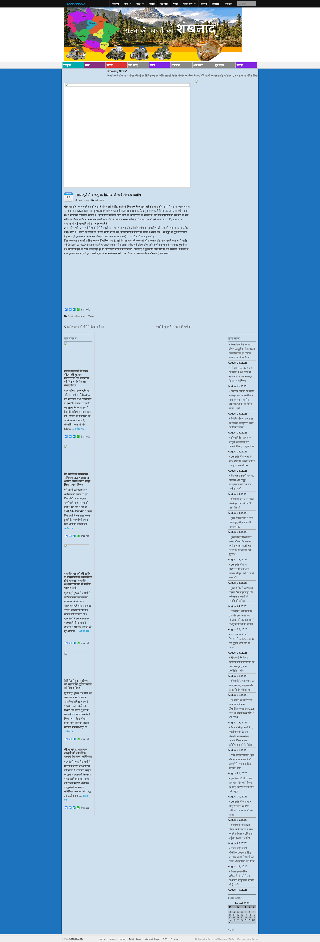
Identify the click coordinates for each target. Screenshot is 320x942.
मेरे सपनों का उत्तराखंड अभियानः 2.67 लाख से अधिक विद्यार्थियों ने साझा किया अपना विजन (223, 75)
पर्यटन (175, 3)
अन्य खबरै (228, 3)
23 (253, 917)
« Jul (231, 929)
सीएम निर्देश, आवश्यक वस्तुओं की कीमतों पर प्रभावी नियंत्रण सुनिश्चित (78, 752)
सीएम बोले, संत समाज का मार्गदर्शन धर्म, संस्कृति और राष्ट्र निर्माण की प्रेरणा (241, 685)
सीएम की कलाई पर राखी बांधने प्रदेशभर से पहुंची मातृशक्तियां (241, 503)
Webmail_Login (152, 939)
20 (242, 917)
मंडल (138, 3)
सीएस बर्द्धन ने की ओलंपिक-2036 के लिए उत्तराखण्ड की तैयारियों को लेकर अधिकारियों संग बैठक (241, 854)
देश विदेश (215, 3)
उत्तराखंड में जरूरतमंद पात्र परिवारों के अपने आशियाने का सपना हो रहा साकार (241, 808)
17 (230, 917)
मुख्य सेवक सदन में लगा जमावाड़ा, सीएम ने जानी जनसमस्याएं (241, 522)
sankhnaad (84, 200)
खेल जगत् (164, 3)
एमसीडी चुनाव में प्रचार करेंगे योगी (172, 327)
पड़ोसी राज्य (187, 3)
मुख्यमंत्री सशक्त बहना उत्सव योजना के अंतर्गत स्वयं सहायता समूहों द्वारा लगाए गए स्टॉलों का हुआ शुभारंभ (240, 545)
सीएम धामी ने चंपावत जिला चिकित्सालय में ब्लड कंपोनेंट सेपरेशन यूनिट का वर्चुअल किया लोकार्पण (241, 831)
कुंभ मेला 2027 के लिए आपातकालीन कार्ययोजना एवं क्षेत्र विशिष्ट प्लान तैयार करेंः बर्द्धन (241, 784)
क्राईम (240, 65)
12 (238, 914)
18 (234, 917)
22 (249, 917)
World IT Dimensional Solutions (243, 939)
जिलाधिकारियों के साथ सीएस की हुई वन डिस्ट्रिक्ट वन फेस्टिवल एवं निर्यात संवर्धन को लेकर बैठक (131, 75)
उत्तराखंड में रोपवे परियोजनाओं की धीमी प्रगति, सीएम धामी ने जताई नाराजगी (241, 571)
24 (230, 920)
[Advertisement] (127, 282)
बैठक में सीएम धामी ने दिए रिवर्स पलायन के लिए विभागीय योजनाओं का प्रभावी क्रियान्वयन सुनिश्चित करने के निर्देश (241, 735)
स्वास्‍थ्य (204, 3)
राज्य (126, 3)
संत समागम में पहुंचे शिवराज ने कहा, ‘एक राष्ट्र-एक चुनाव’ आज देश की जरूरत (242, 640)
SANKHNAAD (76, 4)
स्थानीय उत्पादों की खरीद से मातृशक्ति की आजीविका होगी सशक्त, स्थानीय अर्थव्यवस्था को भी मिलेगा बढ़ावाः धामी (78, 580)
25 (234, 920)
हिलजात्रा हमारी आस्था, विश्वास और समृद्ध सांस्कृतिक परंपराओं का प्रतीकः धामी (241, 482)
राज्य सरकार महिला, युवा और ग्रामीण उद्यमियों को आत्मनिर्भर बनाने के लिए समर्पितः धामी (241, 761)
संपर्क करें (102, 939)
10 (230, 914)
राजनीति (176, 65)
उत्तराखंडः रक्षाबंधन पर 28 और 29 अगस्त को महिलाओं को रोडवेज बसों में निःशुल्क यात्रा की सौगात (241, 617)
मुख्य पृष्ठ (115, 3)
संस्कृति (152, 3)
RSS (165, 939)
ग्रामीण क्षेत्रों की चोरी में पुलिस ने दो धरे (85, 327)
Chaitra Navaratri (77, 316)
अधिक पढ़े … (81, 429)
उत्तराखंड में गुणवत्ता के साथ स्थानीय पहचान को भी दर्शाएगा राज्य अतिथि (242, 461)
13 (242, 914)
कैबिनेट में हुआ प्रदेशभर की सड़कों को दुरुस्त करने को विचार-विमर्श (78, 684)
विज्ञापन (113, 939)
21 (245, 917)
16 (253, 914)
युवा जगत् (219, 65)
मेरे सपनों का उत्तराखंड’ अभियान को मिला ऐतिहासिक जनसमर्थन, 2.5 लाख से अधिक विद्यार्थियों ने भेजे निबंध (241, 708)
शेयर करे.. (85, 309)
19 (238, 917)
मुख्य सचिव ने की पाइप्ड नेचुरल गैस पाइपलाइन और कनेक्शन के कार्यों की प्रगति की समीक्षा (241, 594)
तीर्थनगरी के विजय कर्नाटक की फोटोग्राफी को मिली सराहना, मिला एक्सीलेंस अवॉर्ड (241, 664)
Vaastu (91, 316)
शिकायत (122, 939)
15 (249, 914)
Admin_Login (135, 939)
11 (234, 914)
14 (245, 914)
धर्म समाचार (100, 200)
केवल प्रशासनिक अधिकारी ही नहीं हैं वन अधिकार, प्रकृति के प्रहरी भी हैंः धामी (241, 877)
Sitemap (175, 939)
